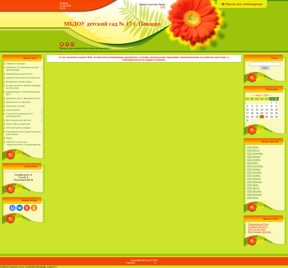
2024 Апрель (253, 169)
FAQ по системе (256, 229)
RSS (162, 7)
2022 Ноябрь (254, 159)
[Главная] (62, 43)
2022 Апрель (253, 156)
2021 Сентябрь (255, 153)
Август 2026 (262, 95)
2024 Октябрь (254, 172)
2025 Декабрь (254, 191)
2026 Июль (252, 197)
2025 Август (253, 188)
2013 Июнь (252, 147)
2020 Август (253, 150)
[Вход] (72, 43)
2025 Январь (254, 178)
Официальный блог (258, 224)
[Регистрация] (67, 43)
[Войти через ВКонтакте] (19, 208)
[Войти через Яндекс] (27, 208)
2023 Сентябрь (255, 166)
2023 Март (252, 163)
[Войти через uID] (12, 208)
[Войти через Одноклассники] (34, 208)
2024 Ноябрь (254, 175)
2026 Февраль (254, 194)
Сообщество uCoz (258, 227)
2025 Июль (252, 185)
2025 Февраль (254, 181)
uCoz (159, 262)
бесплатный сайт (145, 262)
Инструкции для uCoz (259, 232)
